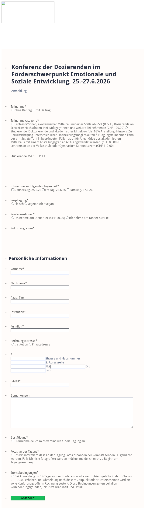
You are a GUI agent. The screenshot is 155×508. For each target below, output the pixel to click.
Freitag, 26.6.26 (55, 190)
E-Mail (16, 381)
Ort (87, 366)
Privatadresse (41, 344)
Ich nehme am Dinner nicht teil (89, 218)
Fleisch (19, 204)
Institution (18, 312)
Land (49, 370)
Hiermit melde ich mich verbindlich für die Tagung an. (50, 441)
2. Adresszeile (55, 362)
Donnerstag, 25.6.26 (27, 190)
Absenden (27, 498)
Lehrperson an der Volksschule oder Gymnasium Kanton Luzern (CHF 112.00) (62, 146)
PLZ (48, 366)
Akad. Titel (18, 298)
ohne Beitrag (23, 110)
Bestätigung (19, 437)
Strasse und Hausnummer (63, 358)
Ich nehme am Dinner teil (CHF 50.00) (40, 218)
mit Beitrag (43, 110)
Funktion (17, 326)
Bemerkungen (20, 395)
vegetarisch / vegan (41, 204)
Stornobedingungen (24, 473)
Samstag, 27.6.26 (81, 190)
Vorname (18, 269)
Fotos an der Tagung (25, 451)
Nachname (19, 283)
